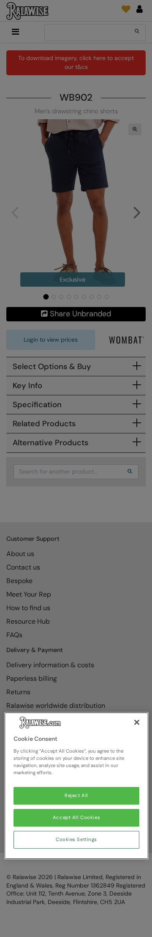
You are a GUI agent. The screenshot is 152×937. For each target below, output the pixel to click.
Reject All (76, 795)
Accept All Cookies (76, 817)
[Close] (137, 722)
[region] (76, 786)
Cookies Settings (76, 839)
